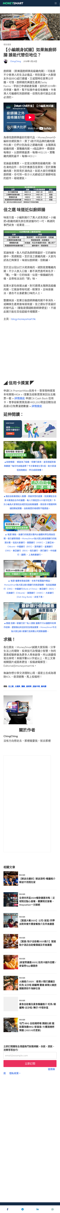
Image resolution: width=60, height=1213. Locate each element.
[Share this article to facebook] (7, 1209)
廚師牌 (29, 686)
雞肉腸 (43, 686)
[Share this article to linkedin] (37, 1209)
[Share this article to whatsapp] (52, 1209)
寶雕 (23, 686)
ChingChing (15, 61)
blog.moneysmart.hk (23, 319)
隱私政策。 (15, 1073)
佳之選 (11, 686)
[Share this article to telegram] (22, 1209)
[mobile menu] (55, 3)
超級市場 (37, 686)
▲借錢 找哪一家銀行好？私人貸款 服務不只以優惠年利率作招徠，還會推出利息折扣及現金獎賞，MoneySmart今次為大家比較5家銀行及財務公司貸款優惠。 (30, 627)
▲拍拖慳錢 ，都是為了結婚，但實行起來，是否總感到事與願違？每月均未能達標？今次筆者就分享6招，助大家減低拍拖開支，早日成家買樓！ (30, 465)
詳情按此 (19, 398)
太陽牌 (18, 686)
